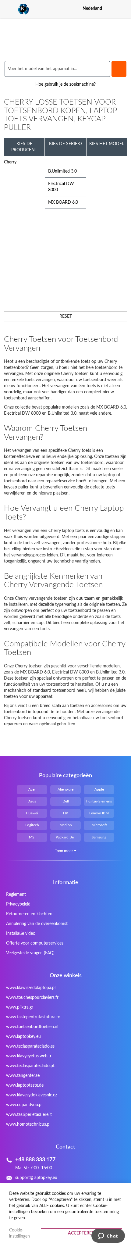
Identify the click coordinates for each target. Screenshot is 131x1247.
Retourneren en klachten (29, 914)
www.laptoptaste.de (25, 1085)
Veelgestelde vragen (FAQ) (30, 953)
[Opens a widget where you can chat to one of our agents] (108, 1236)
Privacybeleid (18, 904)
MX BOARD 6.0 (63, 202)
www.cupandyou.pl (24, 1105)
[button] (123, 8)
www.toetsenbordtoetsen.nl (32, 1027)
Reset (65, 316)
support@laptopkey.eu (36, 1178)
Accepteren (81, 1233)
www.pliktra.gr (19, 1007)
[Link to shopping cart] (112, 8)
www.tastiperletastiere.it (29, 1115)
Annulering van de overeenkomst (37, 924)
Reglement (16, 894)
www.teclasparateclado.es (30, 1046)
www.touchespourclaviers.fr (32, 997)
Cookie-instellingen (19, 1233)
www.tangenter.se (23, 1076)
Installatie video (20, 933)
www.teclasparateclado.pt (30, 1066)
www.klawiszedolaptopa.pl (30, 988)
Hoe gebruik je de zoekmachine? (65, 84)
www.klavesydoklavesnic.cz (31, 1095)
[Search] (119, 69)
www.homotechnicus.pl (28, 1124)
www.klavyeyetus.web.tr (28, 1056)
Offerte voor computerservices (34, 943)
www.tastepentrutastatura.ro (33, 1017)
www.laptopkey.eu (23, 1036)
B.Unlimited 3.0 (62, 171)
